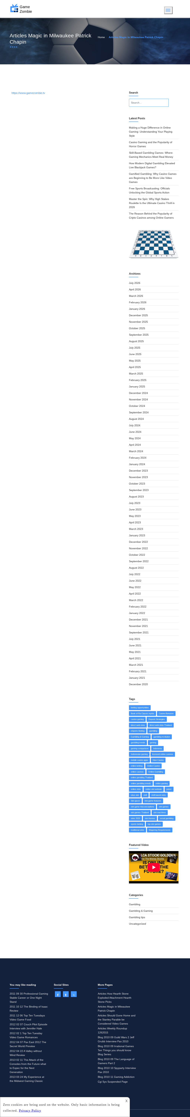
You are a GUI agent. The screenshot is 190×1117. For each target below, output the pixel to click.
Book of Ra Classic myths (142, 713)
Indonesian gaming (139, 754)
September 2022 (139, 561)
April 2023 (135, 522)
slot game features (153, 801)
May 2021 (135, 651)
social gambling (166, 818)
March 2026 (136, 295)
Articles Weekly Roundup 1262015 (112, 1030)
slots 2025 (135, 818)
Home (101, 37)
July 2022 (134, 574)
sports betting (137, 824)
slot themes (150, 818)
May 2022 (135, 587)
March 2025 (136, 373)
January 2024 (137, 464)
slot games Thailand (140, 812)
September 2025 (139, 334)
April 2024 (135, 444)
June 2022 (135, 580)
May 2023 (135, 515)
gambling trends (138, 742)
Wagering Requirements (160, 830)
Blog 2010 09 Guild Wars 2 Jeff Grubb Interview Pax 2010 (116, 1039)
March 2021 (136, 664)
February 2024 (137, 457)
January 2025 (137, 386)
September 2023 (139, 490)
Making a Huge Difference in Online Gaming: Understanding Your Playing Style (150, 131)
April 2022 (135, 593)
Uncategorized (137, 923)
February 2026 (137, 302)
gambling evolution (161, 737)
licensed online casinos (162, 754)
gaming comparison (139, 748)
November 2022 (138, 548)
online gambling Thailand (142, 777)
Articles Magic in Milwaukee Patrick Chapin (114, 1008)
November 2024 (138, 399)
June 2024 (135, 431)
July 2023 (134, 503)
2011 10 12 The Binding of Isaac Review (29, 1008)
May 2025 (135, 360)
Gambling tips (137, 917)
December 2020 (138, 684)
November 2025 (138, 321)
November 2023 (138, 477)
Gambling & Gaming (140, 737)
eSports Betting (138, 731)
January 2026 (137, 308)
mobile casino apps (139, 760)
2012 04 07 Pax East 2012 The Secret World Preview (28, 1044)
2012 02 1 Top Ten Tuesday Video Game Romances (26, 1035)
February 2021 (137, 671)
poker (169, 789)
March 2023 (136, 528)
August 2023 (136, 496)
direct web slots (138, 725)
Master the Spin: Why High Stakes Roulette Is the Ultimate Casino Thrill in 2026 (152, 203)
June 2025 (135, 354)
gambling (153, 731)
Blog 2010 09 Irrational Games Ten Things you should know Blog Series (116, 1050)
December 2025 (138, 315)
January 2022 (137, 613)
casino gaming (137, 719)
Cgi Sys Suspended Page (113, 1081)
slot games (164, 807)
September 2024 (139, 412)
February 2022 (137, 606)
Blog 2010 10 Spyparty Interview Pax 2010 (117, 1070)
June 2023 (135, 509)
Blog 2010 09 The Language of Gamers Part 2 (116, 1061)
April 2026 (135, 289)
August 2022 (136, 567)
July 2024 (134, 425)
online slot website (153, 789)
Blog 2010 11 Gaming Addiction (116, 1076)
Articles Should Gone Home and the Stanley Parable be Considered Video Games (116, 1019)
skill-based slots (158, 795)
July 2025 (134, 347)
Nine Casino (158, 760)
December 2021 (138, 619)
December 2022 (138, 541)
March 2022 (136, 600)
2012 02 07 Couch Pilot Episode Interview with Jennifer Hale (28, 1026)
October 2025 (137, 328)
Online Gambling (155, 772)
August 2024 (136, 418)
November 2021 (138, 626)
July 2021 (134, 638)
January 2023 (137, 535)
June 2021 (135, 645)
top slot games (154, 824)
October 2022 (137, 554)
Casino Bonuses (166, 713)
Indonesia (157, 748)
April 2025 (135, 367)
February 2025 (137, 380)
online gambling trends (141, 783)
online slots (136, 789)
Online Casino (153, 766)
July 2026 (134, 282)
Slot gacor (135, 801)
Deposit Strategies (156, 719)
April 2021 (135, 658)
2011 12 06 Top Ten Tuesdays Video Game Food (27, 1017)
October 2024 (137, 405)
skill (145, 795)
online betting (136, 766)
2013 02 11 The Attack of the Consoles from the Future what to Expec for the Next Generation (28, 1066)
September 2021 (139, 632)
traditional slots (137, 830)
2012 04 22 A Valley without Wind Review (26, 1053)
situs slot (135, 795)
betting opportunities (140, 707)
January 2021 (137, 677)
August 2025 (136, 341)
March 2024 (136, 451)
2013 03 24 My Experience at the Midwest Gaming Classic (27, 1078)
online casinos (137, 772)
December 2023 (138, 470)
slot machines (159, 812)
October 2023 (137, 483)
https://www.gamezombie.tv (28, 93)
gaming (153, 742)
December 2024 (138, 393)
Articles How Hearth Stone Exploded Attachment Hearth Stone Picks (114, 997)
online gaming (161, 783)
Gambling (134, 904)
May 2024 (135, 438)
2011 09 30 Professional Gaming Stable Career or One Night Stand (29, 997)
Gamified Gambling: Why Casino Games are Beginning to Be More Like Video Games (152, 177)
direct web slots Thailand (161, 725)
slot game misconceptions (142, 807)
